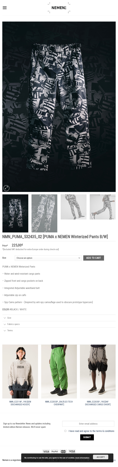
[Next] (109, 107)
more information (82, 458)
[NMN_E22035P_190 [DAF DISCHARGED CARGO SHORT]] (98, 372)
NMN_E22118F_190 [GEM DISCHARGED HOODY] (20, 403)
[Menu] (4, 7)
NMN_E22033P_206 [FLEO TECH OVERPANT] (59, 403)
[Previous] (8, 107)
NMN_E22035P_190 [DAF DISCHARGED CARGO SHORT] (98, 403)
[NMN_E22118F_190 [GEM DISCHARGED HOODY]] (20, 372)
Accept (101, 457)
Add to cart (93, 257)
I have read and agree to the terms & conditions (91, 431)
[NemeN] (59, 7)
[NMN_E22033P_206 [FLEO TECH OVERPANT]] (59, 372)
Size (4, 257)
